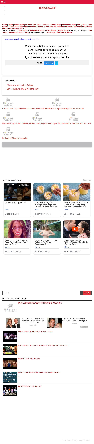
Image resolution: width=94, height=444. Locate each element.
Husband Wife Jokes (33, 25)
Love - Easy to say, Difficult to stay (22, 89)
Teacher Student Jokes (52, 25)
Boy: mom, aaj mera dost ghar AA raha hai (49, 123)
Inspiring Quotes (36, 26)
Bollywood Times (16, 28)
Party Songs (51, 30)
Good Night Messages (19, 26)
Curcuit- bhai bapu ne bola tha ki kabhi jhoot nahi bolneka (26, 109)
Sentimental (61, 32)
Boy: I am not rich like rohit (79, 123)
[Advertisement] (47, 163)
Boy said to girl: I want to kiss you (16, 123)
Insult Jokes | (19, 25)
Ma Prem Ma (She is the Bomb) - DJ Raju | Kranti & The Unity (44, 345)
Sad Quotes (81, 25)
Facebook (49, 63)
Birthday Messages (74, 26)
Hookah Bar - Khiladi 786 (29, 359)
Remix (69, 32)
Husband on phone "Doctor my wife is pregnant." (40, 303)
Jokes (10, 25)
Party (27, 32)
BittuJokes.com (47, 7)
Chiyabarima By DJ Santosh (30, 386)
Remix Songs (63, 30)
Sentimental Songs (36, 30)
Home (4, 25)
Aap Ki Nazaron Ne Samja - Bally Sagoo (35, 331)
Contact (86, 440)
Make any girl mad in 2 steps (20, 85)
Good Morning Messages (54, 26)
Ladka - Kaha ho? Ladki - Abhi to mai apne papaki (38, 372)
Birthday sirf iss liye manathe (14, 138)
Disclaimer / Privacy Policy (72, 440)
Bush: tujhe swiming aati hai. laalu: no (67, 109)
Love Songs (23, 30)
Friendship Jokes (69, 25)
